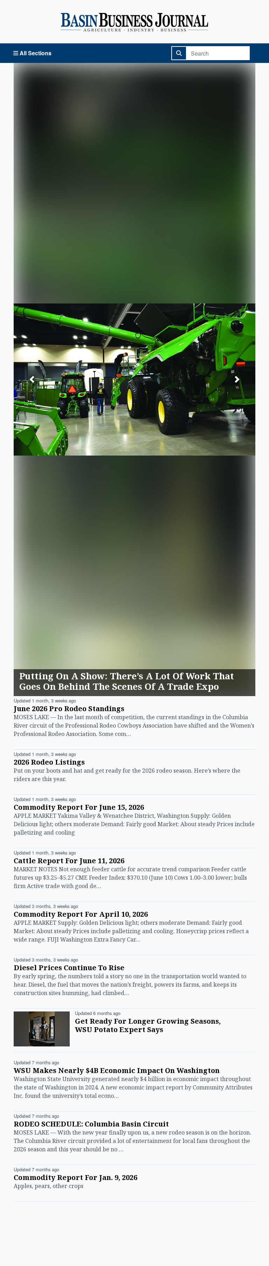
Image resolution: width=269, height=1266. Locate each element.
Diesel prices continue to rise (69, 967)
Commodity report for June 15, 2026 (79, 807)
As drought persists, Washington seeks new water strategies (120, 681)
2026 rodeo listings (49, 762)
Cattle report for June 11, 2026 (69, 860)
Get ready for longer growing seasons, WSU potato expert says (148, 1025)
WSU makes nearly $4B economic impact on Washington (117, 1070)
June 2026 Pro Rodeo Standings (69, 708)
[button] (32, 379)
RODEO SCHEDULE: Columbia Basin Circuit (91, 1124)
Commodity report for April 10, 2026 (81, 914)
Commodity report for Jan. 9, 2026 (75, 1177)
